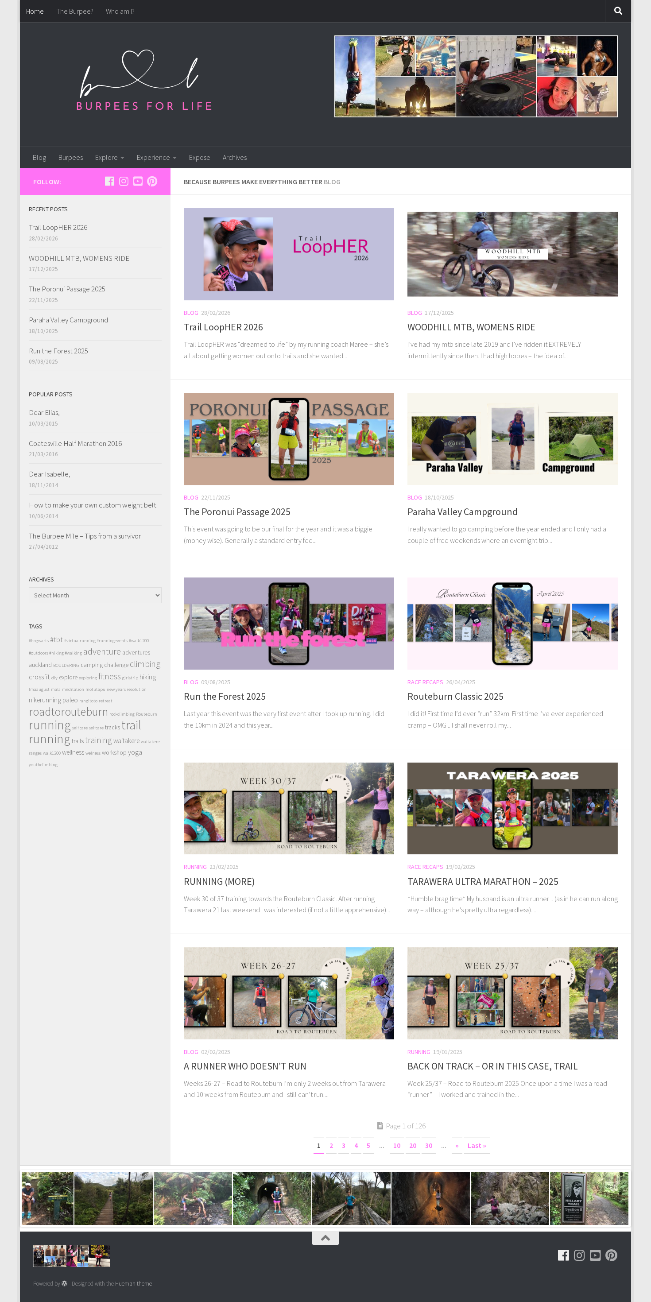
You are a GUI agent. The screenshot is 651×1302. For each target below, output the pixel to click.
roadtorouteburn (68, 711)
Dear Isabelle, (49, 474)
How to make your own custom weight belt (92, 505)
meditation (73, 689)
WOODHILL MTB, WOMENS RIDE (471, 327)
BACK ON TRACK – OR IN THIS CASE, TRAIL (492, 1066)
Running (195, 867)
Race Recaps (425, 682)
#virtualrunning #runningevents (96, 640)
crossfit (39, 677)
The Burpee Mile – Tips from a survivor (85, 536)
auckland (40, 665)
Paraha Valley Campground (462, 511)
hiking (148, 677)
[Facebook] (109, 181)
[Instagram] (123, 181)
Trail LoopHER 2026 (223, 327)
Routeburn (146, 714)
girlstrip (130, 678)
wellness (73, 752)
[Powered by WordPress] (64, 1283)
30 (428, 1145)
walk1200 (52, 753)
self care (80, 728)
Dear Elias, (44, 412)
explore (68, 677)
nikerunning (45, 700)
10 (396, 1145)
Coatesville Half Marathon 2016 (75, 443)
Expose (199, 157)
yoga (135, 752)
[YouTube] (137, 181)
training (98, 739)
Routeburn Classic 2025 (455, 696)
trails (78, 741)
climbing (145, 663)
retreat (105, 701)
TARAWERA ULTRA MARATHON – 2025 (482, 881)
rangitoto (88, 701)
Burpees (70, 157)
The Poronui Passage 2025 (237, 511)
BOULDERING (66, 665)
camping (92, 665)
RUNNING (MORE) (219, 881)
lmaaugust (39, 689)
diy (54, 678)
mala (56, 689)
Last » (477, 1145)
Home (35, 11)
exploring (88, 678)
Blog (39, 157)
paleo (70, 700)
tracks (112, 727)
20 (412, 1145)
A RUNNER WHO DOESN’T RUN (245, 1066)
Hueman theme (133, 1283)
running (50, 725)
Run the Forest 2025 (225, 696)
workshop (114, 752)
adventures (136, 652)
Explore (106, 157)
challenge (116, 665)
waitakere (126, 740)
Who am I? (120, 11)
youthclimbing (43, 764)
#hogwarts (39, 640)
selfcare (96, 728)
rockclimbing (122, 714)
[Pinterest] (152, 181)
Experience (153, 157)
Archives (235, 157)
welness (93, 753)
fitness (109, 676)
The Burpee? (74, 11)
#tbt (56, 639)
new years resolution (127, 689)
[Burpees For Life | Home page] (144, 84)
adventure (102, 651)
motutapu (95, 689)
